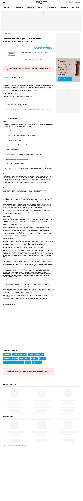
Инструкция (6, 77)
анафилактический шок (14, 247)
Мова (66, 2)
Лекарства (7, 33)
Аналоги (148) (16, 77)
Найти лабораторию (64, 79)
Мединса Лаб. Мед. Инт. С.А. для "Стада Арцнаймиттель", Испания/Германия (42, 47)
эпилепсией (13, 180)
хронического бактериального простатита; (17, 159)
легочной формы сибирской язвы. (15, 163)
